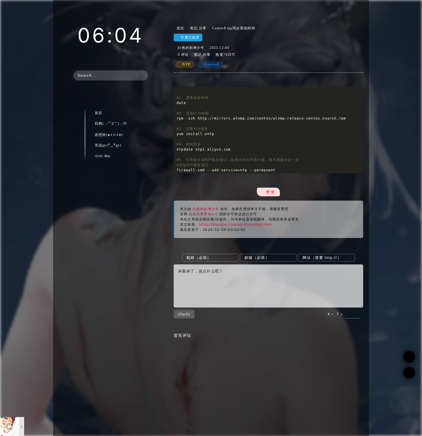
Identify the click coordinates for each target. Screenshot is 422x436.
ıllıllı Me (102, 156)
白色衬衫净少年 (191, 48)
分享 (202, 28)
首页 (179, 28)
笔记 (194, 28)
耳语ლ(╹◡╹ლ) (108, 145)
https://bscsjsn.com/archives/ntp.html (235, 224)
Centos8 (212, 64)
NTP (186, 64)
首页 (98, 113)
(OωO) (184, 314)
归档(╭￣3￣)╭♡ (111, 123)
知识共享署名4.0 (203, 214)
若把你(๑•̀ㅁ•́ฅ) (109, 134)
